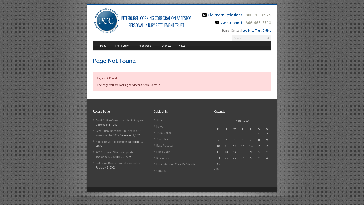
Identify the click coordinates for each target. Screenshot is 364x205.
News (182, 45)
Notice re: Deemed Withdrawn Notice (118, 163)
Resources (144, 45)
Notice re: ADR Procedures (112, 142)
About (101, 45)
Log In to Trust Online (257, 30)
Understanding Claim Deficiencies (176, 164)
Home (226, 30)
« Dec (217, 169)
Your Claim (162, 139)
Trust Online (164, 133)
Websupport (231, 23)
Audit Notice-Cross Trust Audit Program (120, 120)
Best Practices (165, 145)
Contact (236, 30)
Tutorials (164, 45)
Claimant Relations (225, 15)
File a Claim (121, 45)
